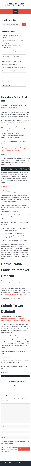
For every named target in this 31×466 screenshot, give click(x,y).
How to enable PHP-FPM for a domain (11, 61)
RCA (16, 386)
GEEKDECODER (15, 3)
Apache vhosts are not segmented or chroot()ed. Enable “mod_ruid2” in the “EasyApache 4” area (11, 45)
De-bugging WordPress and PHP (10, 64)
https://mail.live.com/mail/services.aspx (16, 294)
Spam (15, 107)
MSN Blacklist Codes (6, 186)
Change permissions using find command (12, 40)
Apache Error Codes (7, 74)
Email (12, 107)
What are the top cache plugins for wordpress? (13, 67)
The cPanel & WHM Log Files (9, 71)
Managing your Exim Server (15, 382)
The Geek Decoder (17, 105)
